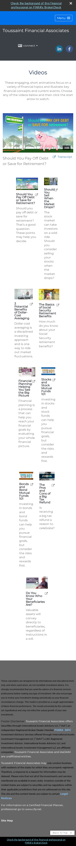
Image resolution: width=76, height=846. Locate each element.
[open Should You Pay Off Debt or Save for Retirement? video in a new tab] (36, 194)
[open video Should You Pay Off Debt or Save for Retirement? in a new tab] (54, 157)
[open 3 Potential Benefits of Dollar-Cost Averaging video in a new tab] (31, 304)
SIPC (68, 730)
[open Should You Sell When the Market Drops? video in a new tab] (56, 190)
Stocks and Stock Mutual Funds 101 (46, 387)
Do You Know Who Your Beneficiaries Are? (35, 599)
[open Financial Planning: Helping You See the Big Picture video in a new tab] (33, 381)
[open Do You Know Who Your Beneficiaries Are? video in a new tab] (46, 593)
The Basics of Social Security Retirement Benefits (47, 310)
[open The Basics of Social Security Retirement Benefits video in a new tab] (57, 305)
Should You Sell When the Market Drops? (49, 198)
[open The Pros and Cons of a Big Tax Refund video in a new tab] (53, 485)
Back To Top (60, 832)
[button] (63, 18)
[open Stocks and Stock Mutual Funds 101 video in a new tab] (53, 380)
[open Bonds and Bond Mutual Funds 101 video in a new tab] (31, 484)
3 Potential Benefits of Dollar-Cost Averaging (21, 311)
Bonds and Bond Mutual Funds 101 (24, 491)
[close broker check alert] (70, 3)
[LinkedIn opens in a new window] (59, 51)
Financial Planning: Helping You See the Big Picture (25, 388)
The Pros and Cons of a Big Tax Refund (44, 493)
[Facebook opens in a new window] (69, 51)
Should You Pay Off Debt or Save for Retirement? (25, 199)
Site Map (7, 820)
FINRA (58, 730)
